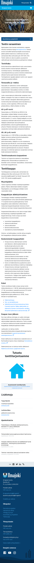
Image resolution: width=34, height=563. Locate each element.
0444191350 (5, 415)
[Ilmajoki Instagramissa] (14, 552)
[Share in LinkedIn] (20, 464)
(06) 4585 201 (7, 534)
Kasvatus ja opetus (9, 508)
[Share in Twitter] (17, 464)
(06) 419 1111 (7, 490)
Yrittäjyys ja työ (8, 512)
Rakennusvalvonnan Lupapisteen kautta (13, 348)
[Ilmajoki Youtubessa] (10, 552)
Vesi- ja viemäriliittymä (11, 302)
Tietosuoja (6, 517)
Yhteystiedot (25, 3)
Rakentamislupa (9, 300)
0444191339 (5, 406)
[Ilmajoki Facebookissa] (4, 552)
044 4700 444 (7, 539)
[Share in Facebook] (13, 464)
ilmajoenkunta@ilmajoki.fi (11, 493)
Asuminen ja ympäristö (10, 39)
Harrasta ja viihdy (8, 510)
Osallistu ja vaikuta (9, 499)
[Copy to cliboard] (23, 464)
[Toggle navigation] (30, 39)
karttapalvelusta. (21, 49)
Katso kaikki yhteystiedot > (11, 543)
